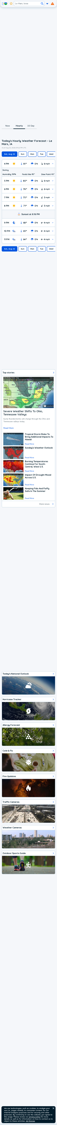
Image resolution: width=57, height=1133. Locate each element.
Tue (41, 154)
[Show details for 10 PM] (52, 231)
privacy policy (34, 1117)
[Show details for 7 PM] (52, 197)
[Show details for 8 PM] (52, 206)
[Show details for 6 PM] (52, 189)
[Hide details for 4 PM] (52, 164)
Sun (23, 154)
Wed (51, 154)
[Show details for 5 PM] (52, 181)
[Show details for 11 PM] (52, 239)
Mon (32, 154)
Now (7, 125)
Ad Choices (30, 1121)
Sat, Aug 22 (9, 154)
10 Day (30, 125)
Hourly (19, 125)
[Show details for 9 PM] (52, 222)
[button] (53, 1108)
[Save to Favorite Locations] (11, 3)
